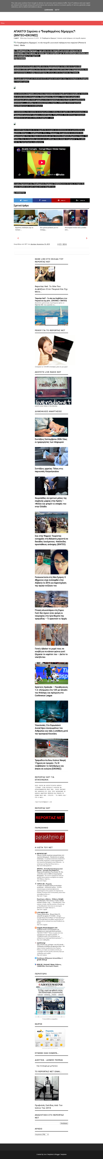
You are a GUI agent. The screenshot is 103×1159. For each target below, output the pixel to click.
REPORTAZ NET (42, 853)
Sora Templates (48, 1154)
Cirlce (82, 200)
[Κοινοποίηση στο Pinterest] (66, 244)
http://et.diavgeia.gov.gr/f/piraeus (47, 1066)
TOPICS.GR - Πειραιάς (44, 884)
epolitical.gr (41, 943)
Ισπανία (59, 38)
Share (44, 200)
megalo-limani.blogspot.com (47, 928)
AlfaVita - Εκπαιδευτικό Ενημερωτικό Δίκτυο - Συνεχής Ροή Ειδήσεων (50, 869)
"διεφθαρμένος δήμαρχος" (49, 38)
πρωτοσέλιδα (47, 1019)
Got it (57, 10)
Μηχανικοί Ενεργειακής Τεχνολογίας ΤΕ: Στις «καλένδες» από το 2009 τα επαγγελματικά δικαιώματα (50, 873)
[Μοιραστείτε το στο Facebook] (64, 244)
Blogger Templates (60, 1154)
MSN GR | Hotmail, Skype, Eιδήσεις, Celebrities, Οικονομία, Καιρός (49, 965)
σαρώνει (83, 38)
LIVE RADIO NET (42, 912)
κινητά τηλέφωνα (68, 38)
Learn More (48, 10)
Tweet (25, 200)
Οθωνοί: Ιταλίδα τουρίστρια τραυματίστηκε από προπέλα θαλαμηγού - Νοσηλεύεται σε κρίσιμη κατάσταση (50, 856)
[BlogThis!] (60, 244)
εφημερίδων (55, 1019)
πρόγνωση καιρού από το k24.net (50, 1048)
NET (18, 38)
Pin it (63, 200)
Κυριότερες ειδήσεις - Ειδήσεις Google (50, 899)
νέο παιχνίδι (76, 38)
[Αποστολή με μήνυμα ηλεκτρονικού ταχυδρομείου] (58, 244)
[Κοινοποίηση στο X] (62, 244)
